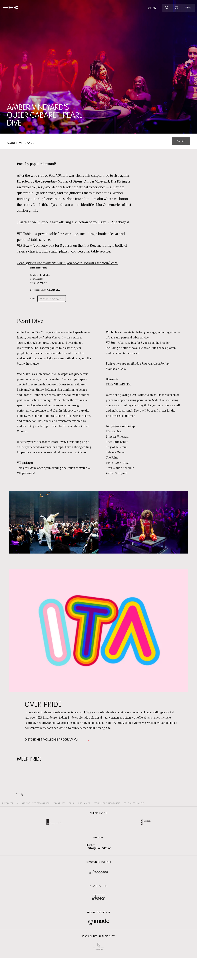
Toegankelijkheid (134, 803)
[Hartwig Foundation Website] (98, 847)
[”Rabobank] (98, 871)
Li (27, 794)
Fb (17, 794)
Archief (180, 141)
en (149, 7)
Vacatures (59, 803)
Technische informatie (107, 803)
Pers (71, 803)
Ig (22, 794)
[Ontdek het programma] (166, 8)
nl (154, 7)
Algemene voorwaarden (36, 803)
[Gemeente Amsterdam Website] (146, 822)
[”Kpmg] (98, 896)
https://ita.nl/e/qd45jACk (51, 298)
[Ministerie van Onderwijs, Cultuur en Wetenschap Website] (54, 822)
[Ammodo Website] (99, 922)
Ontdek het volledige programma (51, 739)
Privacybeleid (10, 803)
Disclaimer (84, 803)
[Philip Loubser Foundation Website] (98, 945)
